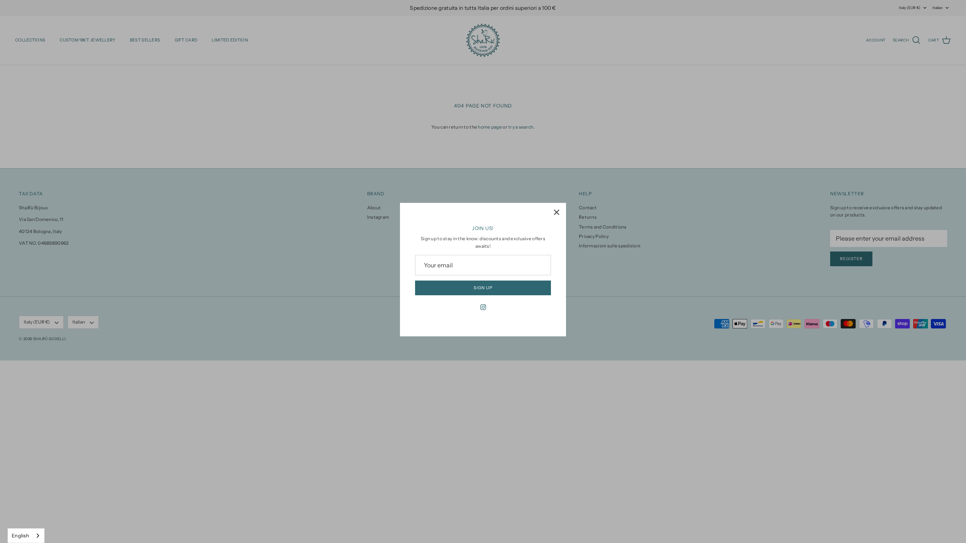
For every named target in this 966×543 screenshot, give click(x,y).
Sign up (483, 287)
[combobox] (26, 535)
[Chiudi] (556, 212)
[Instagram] (483, 307)
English (20, 535)
